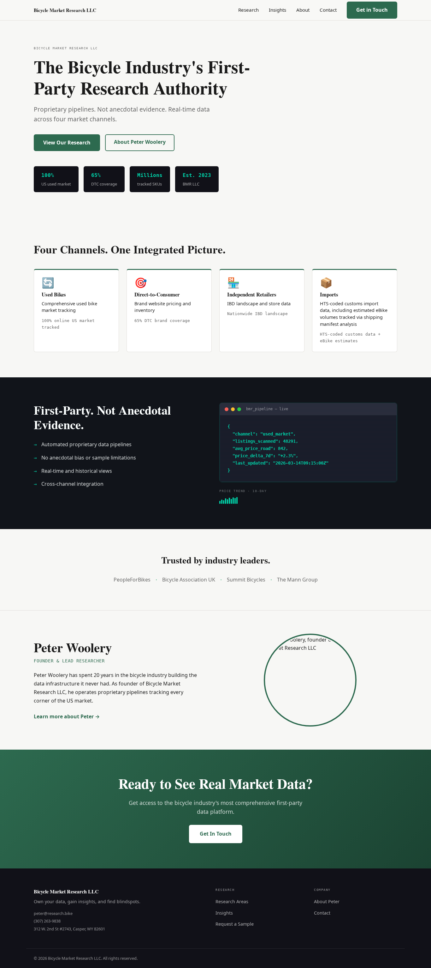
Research (248, 10)
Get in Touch (372, 9)
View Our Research (67, 142)
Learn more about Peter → (67, 716)
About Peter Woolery (140, 141)
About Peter (326, 901)
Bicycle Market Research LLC (65, 10)
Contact (328, 10)
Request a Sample (235, 924)
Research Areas (232, 901)
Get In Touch (216, 833)
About (303, 10)
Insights (277, 10)
